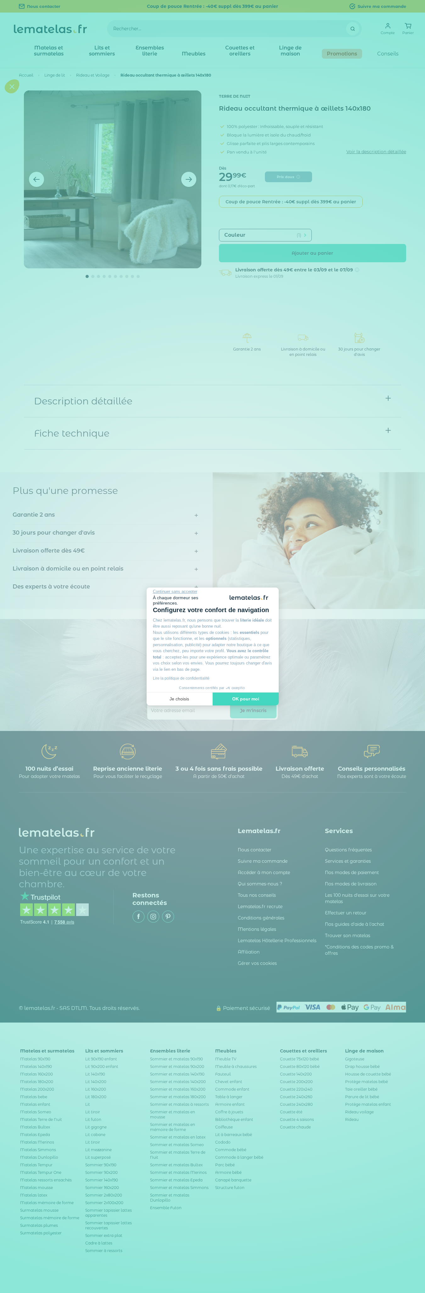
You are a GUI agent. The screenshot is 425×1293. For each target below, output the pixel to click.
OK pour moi (245, 698)
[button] (12, 684)
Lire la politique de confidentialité (181, 678)
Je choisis (179, 698)
